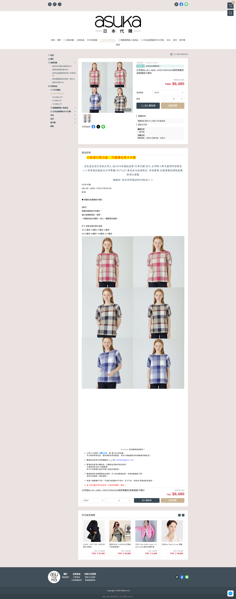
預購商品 (140, 66)
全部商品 (77, 574)
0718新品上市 (57, 104)
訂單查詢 (76, 577)
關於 (65, 574)
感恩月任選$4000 (58, 82)
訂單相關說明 (76, 580)
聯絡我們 (65, 577)
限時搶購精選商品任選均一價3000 (63, 79)
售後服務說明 (90, 580)
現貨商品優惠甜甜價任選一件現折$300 (64, 74)
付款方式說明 (90, 574)
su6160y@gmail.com (125, 460)
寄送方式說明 (90, 577)
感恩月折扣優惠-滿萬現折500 (62, 66)
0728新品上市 (57, 101)
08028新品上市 (57, 97)
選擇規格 (139, 93)
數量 (138, 99)
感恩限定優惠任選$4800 (60, 70)
